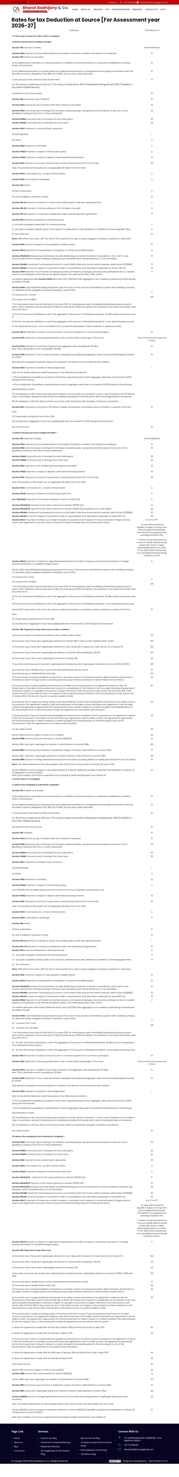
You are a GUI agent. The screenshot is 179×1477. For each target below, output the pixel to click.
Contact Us (151, 9)
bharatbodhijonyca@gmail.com (153, 2)
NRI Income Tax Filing (90, 1438)
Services (97, 9)
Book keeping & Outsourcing (94, 1450)
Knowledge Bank (120, 9)
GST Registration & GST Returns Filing (55, 1452)
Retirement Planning (50, 1446)
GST (107, 9)
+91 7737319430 (129, 2)
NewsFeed (137, 9)
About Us (85, 9)
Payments (112, 2)
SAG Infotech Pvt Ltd (158, 1461)
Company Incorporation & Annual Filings (96, 1444)
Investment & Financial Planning (55, 1442)
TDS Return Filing (88, 1454)
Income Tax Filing (49, 1438)
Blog (163, 9)
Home (75, 9)
